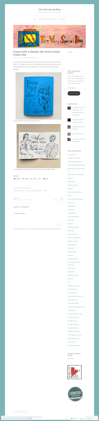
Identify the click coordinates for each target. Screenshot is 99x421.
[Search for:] (76, 52)
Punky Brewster (72, 244)
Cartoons (70, 188)
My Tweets (71, 358)
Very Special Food (73, 321)
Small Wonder (72, 268)
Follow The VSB (74, 93)
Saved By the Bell (73, 259)
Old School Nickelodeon (74, 237)
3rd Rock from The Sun (74, 158)
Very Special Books (73, 317)
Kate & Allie (71, 220)
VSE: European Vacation (74, 335)
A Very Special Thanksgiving (76, 174)
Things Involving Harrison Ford (77, 307)
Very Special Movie (73, 324)
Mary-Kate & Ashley (73, 227)
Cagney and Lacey (73, 185)
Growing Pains (72, 213)
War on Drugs (71, 342)
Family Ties (71, 202)
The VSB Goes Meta (73, 303)
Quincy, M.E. (71, 248)
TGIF (69, 282)
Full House (71, 209)
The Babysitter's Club (74, 286)
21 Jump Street (72, 154)
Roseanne (70, 255)
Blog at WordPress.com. (20, 411)
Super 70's (70, 278)
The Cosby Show (72, 289)
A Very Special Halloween (75, 161)
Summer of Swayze (73, 275)
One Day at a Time (73, 241)
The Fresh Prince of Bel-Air (75, 296)
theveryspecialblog (29, 57)
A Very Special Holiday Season (76, 165)
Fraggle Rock (71, 206)
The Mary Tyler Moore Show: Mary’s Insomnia (23, 199)
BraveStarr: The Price (78, 134)
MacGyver (70, 223)
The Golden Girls (72, 300)
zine (45, 190)
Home (35, 19)
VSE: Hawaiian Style (73, 338)
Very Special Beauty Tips (75, 314)
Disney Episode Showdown (75, 199)
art (27, 190)
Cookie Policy (29, 418)
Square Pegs (71, 271)
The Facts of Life (72, 293)
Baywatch (70, 178)
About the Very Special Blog (47, 19)
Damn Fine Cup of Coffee (75, 192)
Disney (70, 195)
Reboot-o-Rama (72, 251)
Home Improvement (73, 216)
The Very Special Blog (49, 9)
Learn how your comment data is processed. (48, 229)
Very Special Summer (74, 331)
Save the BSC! (61, 19)
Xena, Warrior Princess (74, 345)
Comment (58, 225)
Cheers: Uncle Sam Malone (58, 199)
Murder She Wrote (25, 188)
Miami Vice (71, 230)
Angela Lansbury (19, 190)
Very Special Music (73, 328)
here (53, 169)
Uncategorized (72, 310)
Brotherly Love (72, 181)
